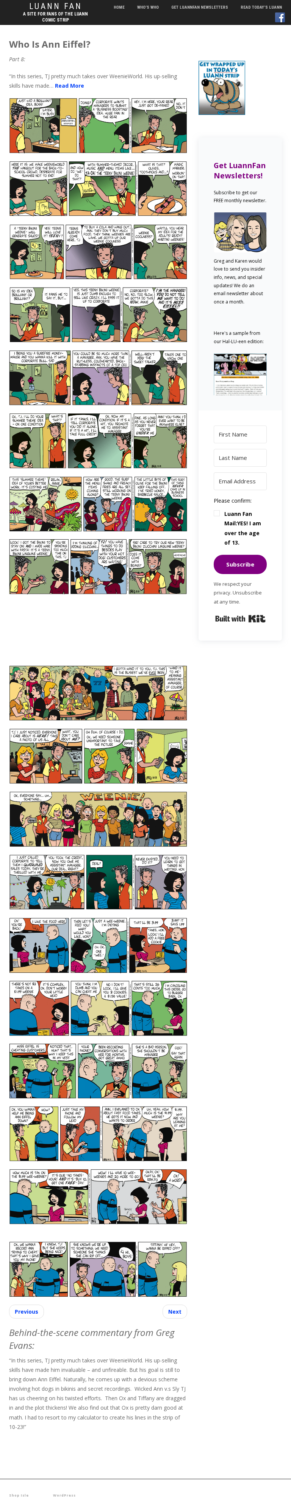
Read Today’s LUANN (261, 7)
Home (119, 7)
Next (174, 1311)
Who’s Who (148, 7)
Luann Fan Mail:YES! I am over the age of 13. (242, 528)
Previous (26, 1311)
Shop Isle (19, 1495)
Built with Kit (240, 618)
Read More (69, 85)
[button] (240, 374)
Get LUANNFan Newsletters (199, 7)
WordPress (64, 1495)
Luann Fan (55, 6)
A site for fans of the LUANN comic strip (55, 17)
